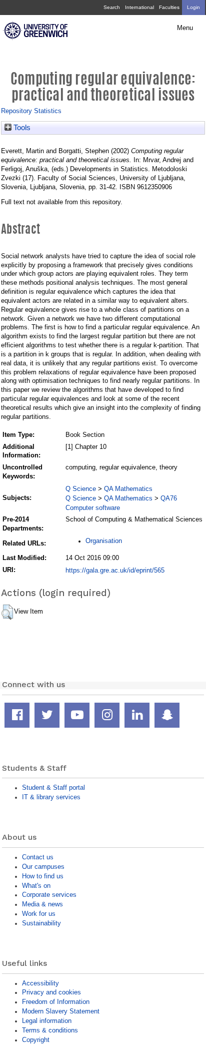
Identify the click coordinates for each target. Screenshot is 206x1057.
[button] (7, 612)
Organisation (104, 541)
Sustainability (41, 923)
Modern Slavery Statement (61, 1011)
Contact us (38, 857)
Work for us (39, 913)
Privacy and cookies (51, 992)
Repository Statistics (31, 111)
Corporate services (49, 894)
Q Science (81, 488)
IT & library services (51, 797)
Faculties (169, 7)
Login (193, 7)
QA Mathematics (128, 488)
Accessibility (40, 983)
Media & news (42, 904)
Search (112, 7)
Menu (185, 28)
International (139, 7)
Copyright (36, 1039)
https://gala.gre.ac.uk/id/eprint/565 (115, 570)
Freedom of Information (56, 1001)
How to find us (43, 876)
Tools (21, 128)
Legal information (47, 1020)
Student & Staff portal (53, 787)
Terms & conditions (50, 1030)
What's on (36, 885)
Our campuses (43, 866)
